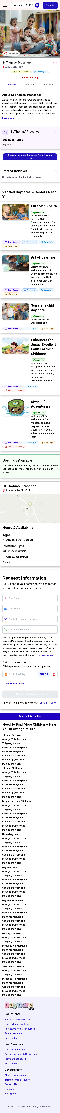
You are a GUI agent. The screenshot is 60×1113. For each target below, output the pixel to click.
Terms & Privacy (45, 655)
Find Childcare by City (16, 1024)
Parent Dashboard (14, 1033)
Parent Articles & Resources (20, 1028)
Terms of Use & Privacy (17, 1079)
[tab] (11, 85)
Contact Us (11, 1084)
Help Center (11, 1038)
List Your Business (15, 1049)
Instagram (10, 1093)
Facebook (10, 1089)
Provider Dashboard (15, 1059)
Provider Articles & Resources (21, 1054)
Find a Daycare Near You (17, 1019)
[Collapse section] (55, 132)
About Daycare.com (15, 1075)
